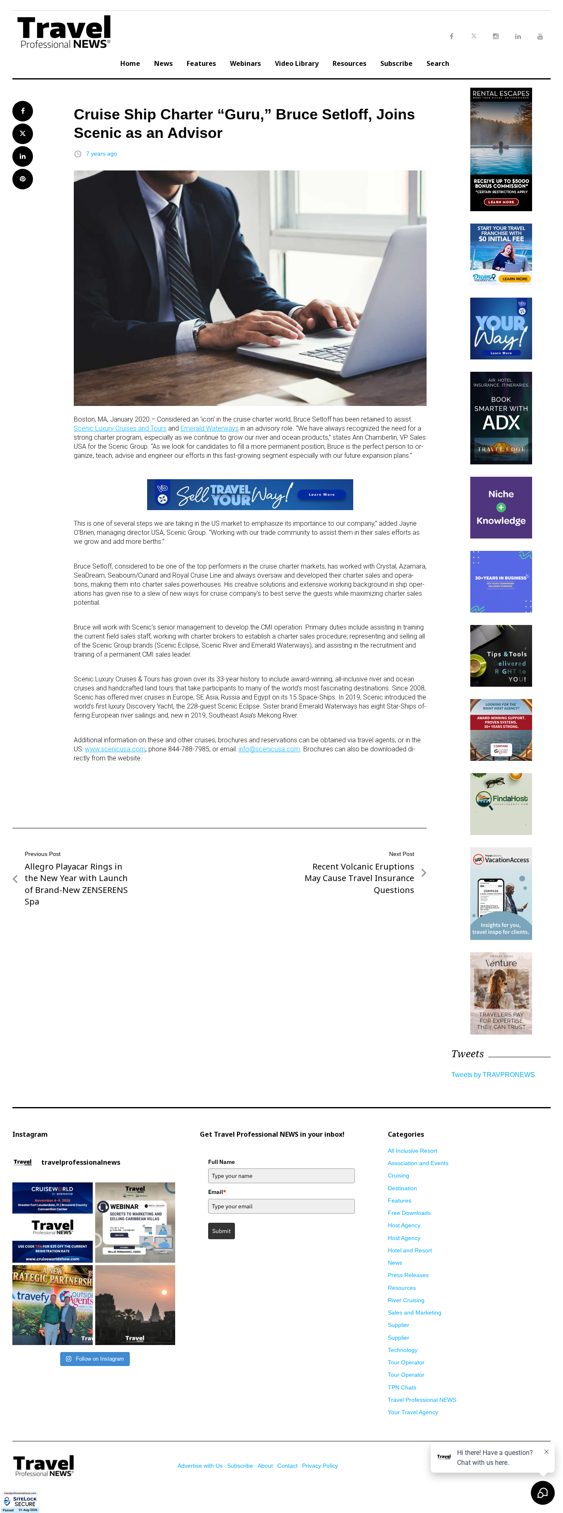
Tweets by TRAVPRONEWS (493, 1074)
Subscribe (396, 63)
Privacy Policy (320, 1465)
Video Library (297, 63)
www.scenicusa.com (115, 749)
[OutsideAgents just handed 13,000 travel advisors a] (52, 1305)
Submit (221, 1231)
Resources (349, 63)
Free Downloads (409, 1213)
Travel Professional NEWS (422, 1399)
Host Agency (404, 1225)
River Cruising (406, 1300)
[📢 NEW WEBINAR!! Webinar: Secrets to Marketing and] (135, 1222)
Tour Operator (406, 1362)
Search (438, 63)
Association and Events (418, 1163)
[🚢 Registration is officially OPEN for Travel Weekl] (52, 1222)
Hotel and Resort (410, 1250)
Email (217, 1192)
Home (130, 63)
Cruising (398, 1175)
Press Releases (408, 1275)
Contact (287, 1465)
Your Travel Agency (413, 1412)
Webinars (245, 63)
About (265, 1465)
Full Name (221, 1162)
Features (201, 63)
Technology (403, 1350)
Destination (402, 1188)
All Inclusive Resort (412, 1150)
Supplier (398, 1325)
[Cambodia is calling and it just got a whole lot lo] (135, 1305)
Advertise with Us (200, 1465)
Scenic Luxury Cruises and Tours (120, 428)
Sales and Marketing (414, 1312)
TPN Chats (402, 1387)
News (163, 63)
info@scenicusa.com (269, 749)
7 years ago (101, 153)
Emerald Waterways (210, 428)
